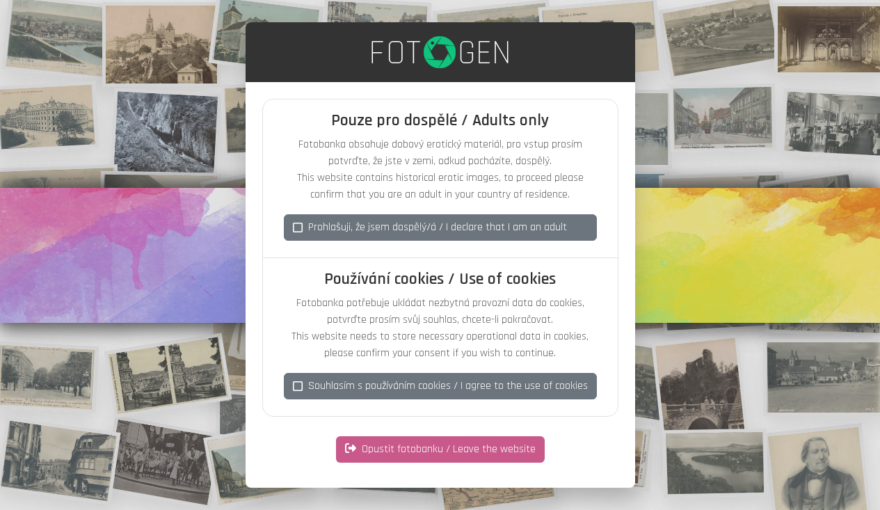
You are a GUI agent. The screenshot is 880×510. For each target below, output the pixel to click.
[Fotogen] (440, 52)
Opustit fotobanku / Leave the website (449, 449)
